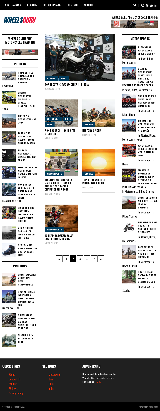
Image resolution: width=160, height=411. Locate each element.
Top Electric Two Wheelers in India (67, 84)
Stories (32, 5)
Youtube (89, 5)
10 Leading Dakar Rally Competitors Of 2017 (59, 237)
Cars (51, 384)
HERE (98, 381)
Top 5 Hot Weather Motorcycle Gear (94, 181)
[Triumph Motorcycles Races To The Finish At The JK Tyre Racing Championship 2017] (61, 162)
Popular (13, 384)
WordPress (153, 406)
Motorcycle (54, 374)
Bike (51, 379)
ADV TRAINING (13, 5)
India (51, 388)
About (12, 374)
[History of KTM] (98, 113)
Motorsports (54, 173)
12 (94, 258)
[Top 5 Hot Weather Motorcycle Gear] (98, 162)
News (49, 124)
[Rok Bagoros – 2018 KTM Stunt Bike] (61, 113)
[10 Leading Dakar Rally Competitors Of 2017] (61, 218)
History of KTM (91, 130)
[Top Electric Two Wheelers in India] (80, 57)
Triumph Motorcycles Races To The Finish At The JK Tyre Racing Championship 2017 (59, 184)
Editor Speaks (52, 5)
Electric (72, 5)
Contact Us (15, 379)
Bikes (64, 78)
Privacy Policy (16, 393)
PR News (13, 388)
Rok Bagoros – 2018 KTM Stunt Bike (60, 132)
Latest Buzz (53, 118)
